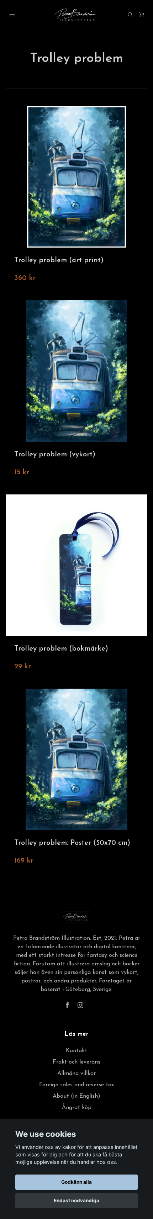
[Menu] (12, 14)
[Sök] (130, 14)
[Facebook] (67, 1005)
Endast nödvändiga (76, 1200)
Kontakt (76, 1051)
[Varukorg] (141, 14)
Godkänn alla (76, 1182)
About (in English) (76, 1096)
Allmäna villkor (76, 1073)
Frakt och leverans (76, 1062)
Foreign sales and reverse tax (76, 1085)
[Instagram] (80, 1005)
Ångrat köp (76, 1108)
